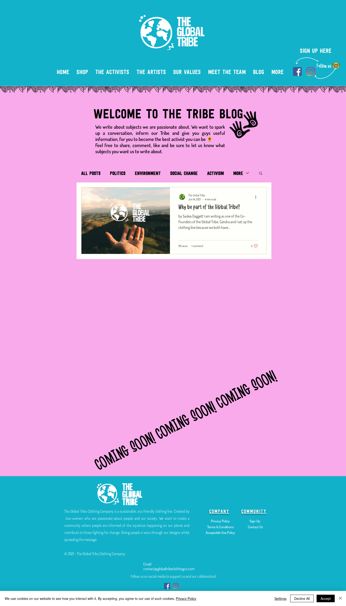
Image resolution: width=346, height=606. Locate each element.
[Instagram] (310, 71)
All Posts (91, 173)
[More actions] (257, 197)
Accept (326, 598)
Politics (117, 173)
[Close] (340, 598)
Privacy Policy (186, 598)
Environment (148, 173)
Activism (215, 173)
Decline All (302, 598)
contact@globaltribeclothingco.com (168, 568)
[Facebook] (297, 71)
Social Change (184, 173)
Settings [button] (280, 598)
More (238, 173)
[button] (260, 173)
